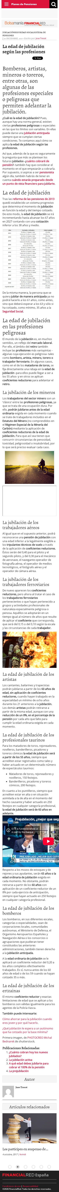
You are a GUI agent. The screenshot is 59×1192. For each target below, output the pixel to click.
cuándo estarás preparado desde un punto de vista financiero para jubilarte (28, 181)
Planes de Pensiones (24, 4)
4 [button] (33, 1166)
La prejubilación (19, 1071)
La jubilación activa (20, 1060)
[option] (29, 1135)
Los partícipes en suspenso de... (25, 1149)
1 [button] (9, 1166)
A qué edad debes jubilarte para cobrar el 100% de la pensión (29, 1065)
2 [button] (17, 1166)
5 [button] (41, 1166)
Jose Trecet (41, 38)
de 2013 (49, 199)
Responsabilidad (30, 1186)
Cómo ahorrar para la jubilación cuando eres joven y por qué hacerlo (27, 1021)
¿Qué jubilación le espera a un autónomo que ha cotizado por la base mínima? (27, 1030)
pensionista (46, 172)
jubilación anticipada (37, 133)
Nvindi (23, 1154)
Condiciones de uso (11, 1186)
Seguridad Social (24, 32)
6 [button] (49, 1166)
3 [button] (25, 1166)
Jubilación (8, 32)
